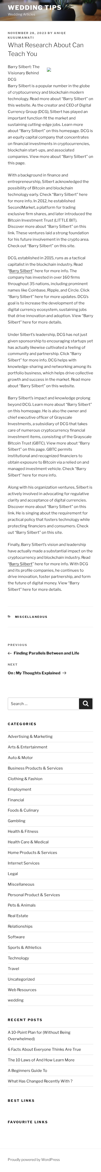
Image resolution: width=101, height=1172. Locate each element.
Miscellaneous (31, 617)
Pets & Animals (22, 905)
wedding (16, 1000)
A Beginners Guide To (27, 1070)
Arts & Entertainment (27, 747)
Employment (19, 789)
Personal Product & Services (34, 895)
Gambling (16, 821)
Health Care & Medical (28, 842)
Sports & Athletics (24, 947)
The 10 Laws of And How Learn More (41, 1060)
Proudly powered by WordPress (34, 1159)
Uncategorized (21, 979)
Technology (18, 958)
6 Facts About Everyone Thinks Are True (44, 1049)
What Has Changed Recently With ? (40, 1081)
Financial (16, 800)
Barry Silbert (20, 271)
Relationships (20, 926)
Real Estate (18, 916)
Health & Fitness (23, 831)
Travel (13, 968)
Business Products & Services (35, 768)
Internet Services (24, 863)
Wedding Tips (35, 7)
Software (16, 937)
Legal (13, 873)
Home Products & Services (32, 852)
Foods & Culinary (23, 810)
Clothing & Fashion (25, 779)
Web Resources (22, 990)
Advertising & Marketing (30, 736)
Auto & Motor (20, 757)
